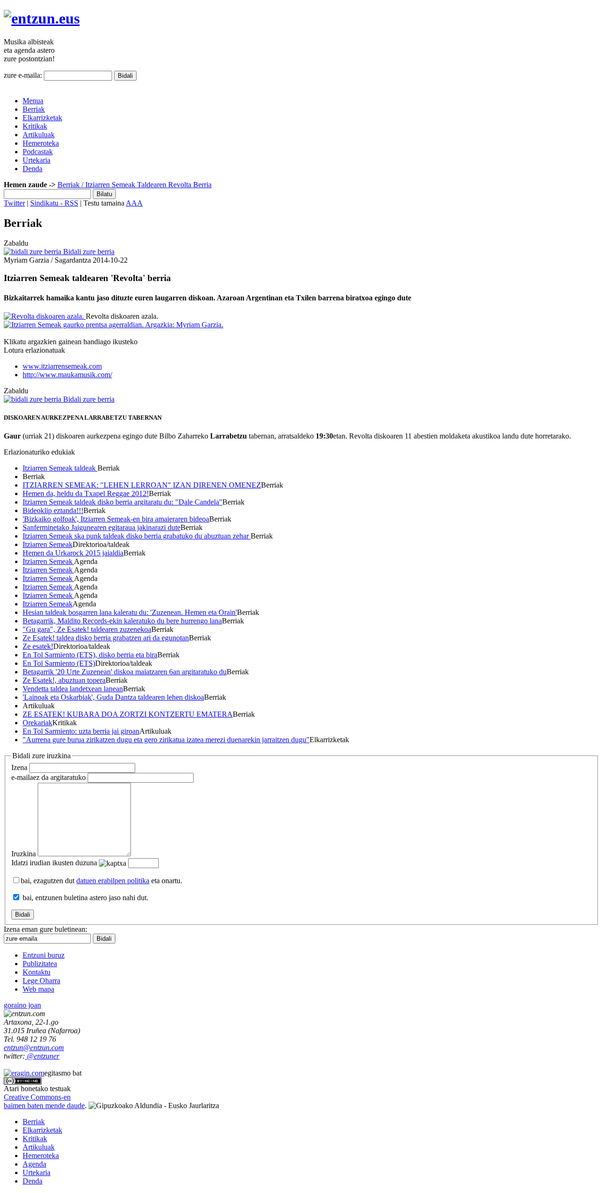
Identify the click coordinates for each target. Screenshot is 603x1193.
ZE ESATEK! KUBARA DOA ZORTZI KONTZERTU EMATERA (128, 714)
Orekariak (37, 723)
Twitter (14, 203)
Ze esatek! (38, 646)
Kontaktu (36, 972)
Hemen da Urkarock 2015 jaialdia (73, 553)
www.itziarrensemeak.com (62, 366)
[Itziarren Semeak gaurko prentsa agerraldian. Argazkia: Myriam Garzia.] (113, 325)
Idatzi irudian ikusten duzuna (54, 863)
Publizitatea (40, 964)
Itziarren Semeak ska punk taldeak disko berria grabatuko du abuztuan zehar (137, 536)
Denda (32, 169)
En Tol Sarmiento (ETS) (59, 663)
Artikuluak (39, 135)
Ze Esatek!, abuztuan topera (64, 680)
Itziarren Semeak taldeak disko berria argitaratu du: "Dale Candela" (122, 502)
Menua (33, 101)
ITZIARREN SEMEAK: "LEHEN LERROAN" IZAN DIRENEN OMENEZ (142, 485)
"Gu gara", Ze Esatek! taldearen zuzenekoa (87, 629)
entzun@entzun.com (34, 1048)
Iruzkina (23, 854)
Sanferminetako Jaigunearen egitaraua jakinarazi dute (101, 527)
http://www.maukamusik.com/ (67, 375)
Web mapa (38, 989)
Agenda (34, 1164)
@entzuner (42, 1056)
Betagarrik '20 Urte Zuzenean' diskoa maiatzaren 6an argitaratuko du (125, 672)
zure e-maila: (23, 75)
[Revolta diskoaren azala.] (45, 316)
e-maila (48, 777)
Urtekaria (36, 160)
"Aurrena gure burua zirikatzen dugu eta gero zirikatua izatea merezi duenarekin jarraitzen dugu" (166, 740)
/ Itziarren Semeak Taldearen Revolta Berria (146, 185)
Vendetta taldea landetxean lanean (73, 689)
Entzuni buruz (44, 955)
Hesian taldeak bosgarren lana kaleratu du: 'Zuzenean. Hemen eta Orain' (130, 612)
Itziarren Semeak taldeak (60, 468)
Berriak (34, 109)
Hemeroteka (41, 143)
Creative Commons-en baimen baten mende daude (44, 1101)
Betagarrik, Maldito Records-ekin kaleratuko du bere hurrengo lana (122, 621)
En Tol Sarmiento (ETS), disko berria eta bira (90, 655)
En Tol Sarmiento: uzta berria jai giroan (81, 731)
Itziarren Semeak (48, 544)
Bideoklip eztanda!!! (53, 510)
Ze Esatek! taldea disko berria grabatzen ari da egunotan (106, 638)
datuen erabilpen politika (112, 881)
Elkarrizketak (42, 118)
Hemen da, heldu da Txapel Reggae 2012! (86, 493)
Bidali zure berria (87, 252)
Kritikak (35, 126)
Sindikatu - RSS (54, 203)
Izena (19, 767)
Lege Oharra (41, 981)
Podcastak (38, 152)
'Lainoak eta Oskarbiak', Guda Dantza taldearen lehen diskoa (113, 697)
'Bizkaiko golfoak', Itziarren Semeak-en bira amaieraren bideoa (116, 519)
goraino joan (22, 1005)
